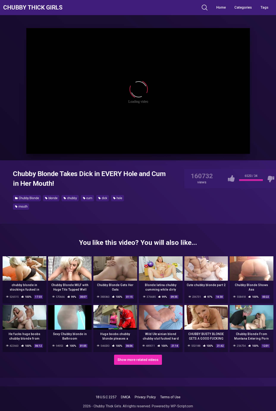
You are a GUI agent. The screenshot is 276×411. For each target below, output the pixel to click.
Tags (264, 7)
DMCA (125, 397)
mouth (23, 206)
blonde (53, 198)
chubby (71, 198)
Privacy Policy (145, 397)
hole (119, 198)
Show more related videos (138, 360)
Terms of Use (170, 397)
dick (104, 198)
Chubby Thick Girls (32, 7)
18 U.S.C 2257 (106, 397)
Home (221, 7)
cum (89, 198)
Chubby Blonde (28, 198)
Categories (243, 7)
